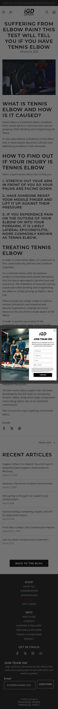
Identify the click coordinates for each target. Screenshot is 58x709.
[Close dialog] (54, 330)
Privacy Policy (44, 371)
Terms (48, 371)
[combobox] (35, 365)
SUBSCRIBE (42, 375)
